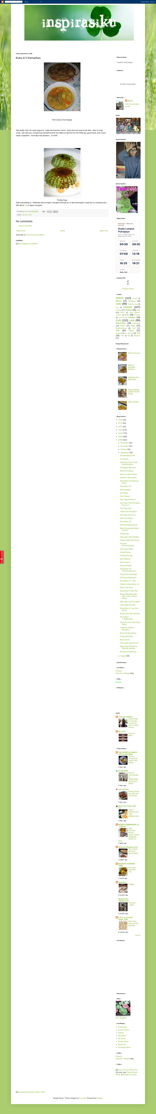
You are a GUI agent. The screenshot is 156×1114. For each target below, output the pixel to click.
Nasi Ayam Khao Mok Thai (132, 870)
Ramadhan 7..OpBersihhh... (127, 618)
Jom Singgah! (121, 1018)
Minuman (136, 323)
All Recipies (122, 1027)
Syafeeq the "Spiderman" (123, 900)
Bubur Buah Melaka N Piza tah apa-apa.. (128, 647)
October (124, 449)
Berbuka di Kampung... (129, 652)
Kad (127, 315)
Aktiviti (120, 298)
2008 (120, 440)
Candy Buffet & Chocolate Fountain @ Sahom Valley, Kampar (133, 723)
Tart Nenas (124, 459)
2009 (120, 436)
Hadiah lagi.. (125, 534)
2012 (120, 427)
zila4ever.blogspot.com (128, 847)
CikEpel (121, 1033)
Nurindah (122, 882)
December (125, 443)
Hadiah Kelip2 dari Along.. (130, 540)
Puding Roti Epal (126, 636)
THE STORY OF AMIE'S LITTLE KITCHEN (127, 753)
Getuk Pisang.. (125, 552)
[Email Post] (43, 211)
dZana (130, 101)
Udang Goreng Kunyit (128, 574)
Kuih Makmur (125, 559)
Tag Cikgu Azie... (126, 508)
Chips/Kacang (133, 304)
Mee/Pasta (121, 323)
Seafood (119, 333)
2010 (120, 433)
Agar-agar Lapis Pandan (129, 537)
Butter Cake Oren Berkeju (130, 614)
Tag (131, 333)
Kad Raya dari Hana (128, 515)
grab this (119, 673)
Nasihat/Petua (121, 328)
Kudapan (132, 317)
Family (118, 310)
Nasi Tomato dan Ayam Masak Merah (133, 851)
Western (137, 336)
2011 (120, 430)
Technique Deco (124, 1047)
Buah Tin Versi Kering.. (129, 474)
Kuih (118, 320)
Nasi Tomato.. (125, 496)
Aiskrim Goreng (134, 353)
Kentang (137, 315)
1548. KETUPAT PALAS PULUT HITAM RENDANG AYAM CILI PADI (128, 835)
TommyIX (82, 1098)
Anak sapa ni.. (125, 562)
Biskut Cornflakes (126, 471)
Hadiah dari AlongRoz (128, 511)
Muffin (122, 326)
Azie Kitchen (123, 789)
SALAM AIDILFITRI (127, 455)
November (125, 446)
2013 (120, 423)
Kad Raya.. (124, 493)
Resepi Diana (123, 1041)
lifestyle (127, 673)
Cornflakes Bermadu (128, 468)
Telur (122, 336)
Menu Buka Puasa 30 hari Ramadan (133, 923)
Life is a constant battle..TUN (125, 918)
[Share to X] (52, 211)
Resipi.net (122, 1044)
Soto (126, 333)
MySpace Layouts (129, 1075)
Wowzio (119, 671)
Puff (133, 328)
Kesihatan (121, 317)
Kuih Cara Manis (126, 518)
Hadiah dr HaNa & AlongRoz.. (127, 629)
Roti (30, 215)
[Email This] (48, 211)
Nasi (133, 325)
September (125, 453)
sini (26, 205)
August (123, 656)
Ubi (129, 336)
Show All (137, 935)
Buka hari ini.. (125, 640)
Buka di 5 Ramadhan (128, 633)
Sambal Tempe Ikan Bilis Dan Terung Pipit (133, 793)
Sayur (131, 330)
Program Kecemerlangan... (128, 545)
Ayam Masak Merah (128, 499)
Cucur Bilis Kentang (127, 605)
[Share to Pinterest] (57, 211)
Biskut (119, 301)
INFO (122, 312)
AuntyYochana (123, 1030)
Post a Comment (25, 226)
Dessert (25, 215)
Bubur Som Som (126, 587)
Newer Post (20, 231)
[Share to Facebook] (55, 211)
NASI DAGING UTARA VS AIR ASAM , (133, 392)
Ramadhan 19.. (126, 521)
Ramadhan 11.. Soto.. (128, 581)
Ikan (138, 310)
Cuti (117, 307)
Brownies (132, 301)
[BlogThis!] (50, 211)
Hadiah (128, 310)
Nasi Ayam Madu (126, 549)
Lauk (132, 320)
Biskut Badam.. (126, 490)
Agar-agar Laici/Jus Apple (130, 601)
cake (118, 303)
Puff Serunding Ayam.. (128, 577)
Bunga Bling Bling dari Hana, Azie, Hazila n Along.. (128, 596)
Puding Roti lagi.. (126, 555)
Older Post (104, 231)
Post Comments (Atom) (35, 235)
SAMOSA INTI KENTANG (133, 378)
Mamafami (122, 1036)
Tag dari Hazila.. (126, 565)
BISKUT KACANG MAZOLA (131, 367)
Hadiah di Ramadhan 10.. (130, 584)
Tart (138, 333)
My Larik (121, 731)
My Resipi (122, 1038)
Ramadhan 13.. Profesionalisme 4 (128, 570)
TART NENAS (133, 402)
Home (62, 231)
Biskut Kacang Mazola (128, 525)
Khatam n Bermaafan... (129, 478)
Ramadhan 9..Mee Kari (129, 591)
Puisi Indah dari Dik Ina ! (129, 643)
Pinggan (131, 884)
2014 (120, 420)
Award (135, 298)
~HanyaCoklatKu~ (125, 717)
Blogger (100, 1098)
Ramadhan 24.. (126, 486)
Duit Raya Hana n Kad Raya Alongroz (128, 463)
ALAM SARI (123, 771)
